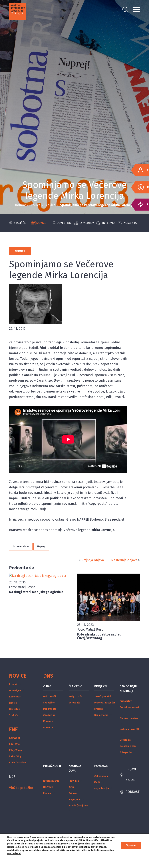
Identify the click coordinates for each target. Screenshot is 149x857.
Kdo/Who (14, 744)
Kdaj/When (15, 750)
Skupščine (49, 702)
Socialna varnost (129, 707)
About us (48, 727)
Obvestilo (64, 223)
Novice (35, 205)
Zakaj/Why (15, 756)
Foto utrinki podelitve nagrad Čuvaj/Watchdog (99, 636)
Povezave (101, 766)
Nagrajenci (75, 799)
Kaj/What (14, 737)
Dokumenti (49, 708)
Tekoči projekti (102, 696)
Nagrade (48, 787)
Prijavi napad (130, 774)
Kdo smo (48, 721)
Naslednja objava (124, 560)
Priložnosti (52, 766)
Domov (20, 205)
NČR (12, 777)
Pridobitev (126, 701)
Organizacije (101, 788)
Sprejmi (131, 845)
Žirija (71, 787)
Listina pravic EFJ (129, 729)
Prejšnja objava (92, 560)
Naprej (41, 546)
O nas (47, 686)
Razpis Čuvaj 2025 (78, 805)
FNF (13, 729)
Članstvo (75, 686)
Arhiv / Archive (17, 762)
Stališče (20, 223)
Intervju (108, 223)
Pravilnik (74, 780)
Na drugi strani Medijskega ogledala (36, 592)
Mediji (97, 782)
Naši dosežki (50, 696)
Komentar (131, 223)
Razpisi (47, 793)
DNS (48, 675)
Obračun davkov (129, 718)
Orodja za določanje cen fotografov (128, 746)
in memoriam (21, 546)
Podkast (133, 792)
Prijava (73, 793)
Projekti (100, 686)
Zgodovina (49, 715)
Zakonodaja (101, 776)
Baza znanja (101, 715)
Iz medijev (87, 223)
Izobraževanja (51, 780)
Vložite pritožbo (21, 788)
